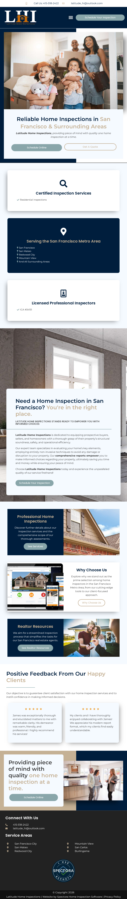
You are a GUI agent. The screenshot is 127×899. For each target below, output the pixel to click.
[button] (70, 17)
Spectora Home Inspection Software (79, 896)
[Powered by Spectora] (63, 881)
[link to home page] (23, 17)
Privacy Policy (112, 896)
